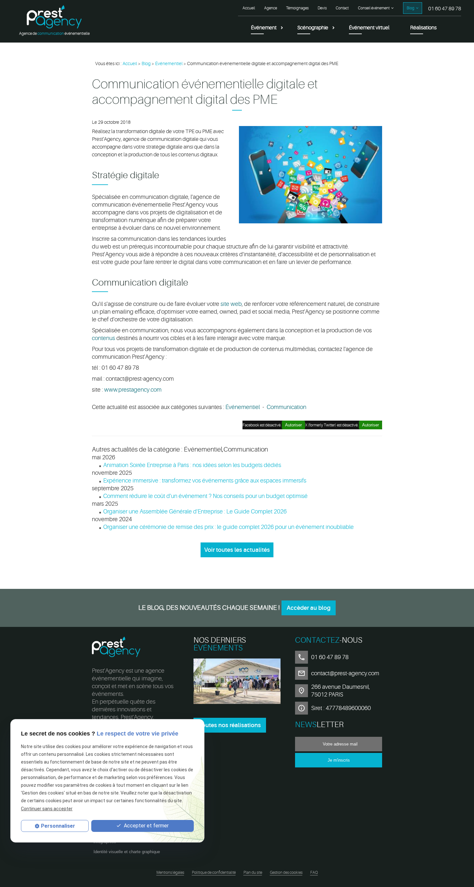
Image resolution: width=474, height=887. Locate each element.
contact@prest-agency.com (345, 673)
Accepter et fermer (146, 826)
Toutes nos (230, 725)
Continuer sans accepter (47, 808)
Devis (322, 8)
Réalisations (423, 28)
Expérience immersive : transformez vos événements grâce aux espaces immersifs (204, 480)
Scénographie (312, 28)
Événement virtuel (369, 28)
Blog (410, 8)
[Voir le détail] (237, 682)
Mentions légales (170, 872)
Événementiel (169, 63)
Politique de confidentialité (214, 872)
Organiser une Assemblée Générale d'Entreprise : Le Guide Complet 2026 (195, 511)
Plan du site (252, 872)
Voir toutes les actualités (237, 550)
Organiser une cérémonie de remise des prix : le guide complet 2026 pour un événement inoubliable (228, 527)
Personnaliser (58, 826)
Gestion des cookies (286, 872)
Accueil (248, 8)
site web (231, 304)
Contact (342, 8)
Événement (264, 28)
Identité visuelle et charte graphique (127, 851)
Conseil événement (374, 8)
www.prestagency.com (133, 389)
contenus (103, 338)
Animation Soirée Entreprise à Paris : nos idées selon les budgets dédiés (192, 465)
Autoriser (370, 425)
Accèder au (309, 608)
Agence (270, 8)
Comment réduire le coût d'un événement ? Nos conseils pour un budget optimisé (205, 496)
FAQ (314, 872)
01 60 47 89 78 (444, 9)
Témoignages (297, 8)
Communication (286, 407)
